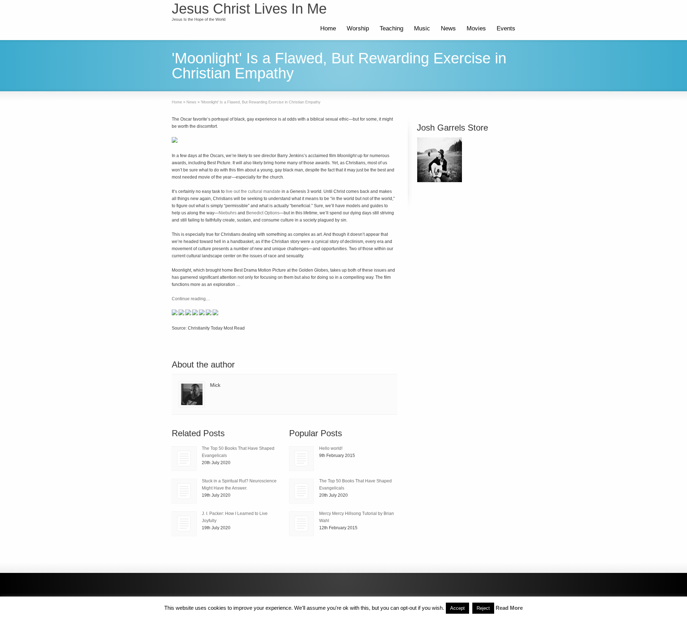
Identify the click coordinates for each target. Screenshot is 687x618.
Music (422, 28)
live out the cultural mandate (253, 191)
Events (506, 28)
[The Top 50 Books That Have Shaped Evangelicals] (184, 458)
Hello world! (330, 448)
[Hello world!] (301, 458)
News (448, 28)
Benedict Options (262, 212)
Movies (476, 28)
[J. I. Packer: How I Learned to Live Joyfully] (184, 523)
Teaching (391, 28)
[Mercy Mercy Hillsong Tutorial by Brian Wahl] (301, 523)
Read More (509, 608)
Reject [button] (483, 608)
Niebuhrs (228, 212)
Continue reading (189, 298)
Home (328, 28)
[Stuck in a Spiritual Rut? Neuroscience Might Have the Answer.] (184, 491)
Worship (358, 28)
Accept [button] (457, 608)
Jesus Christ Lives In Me (249, 8)
